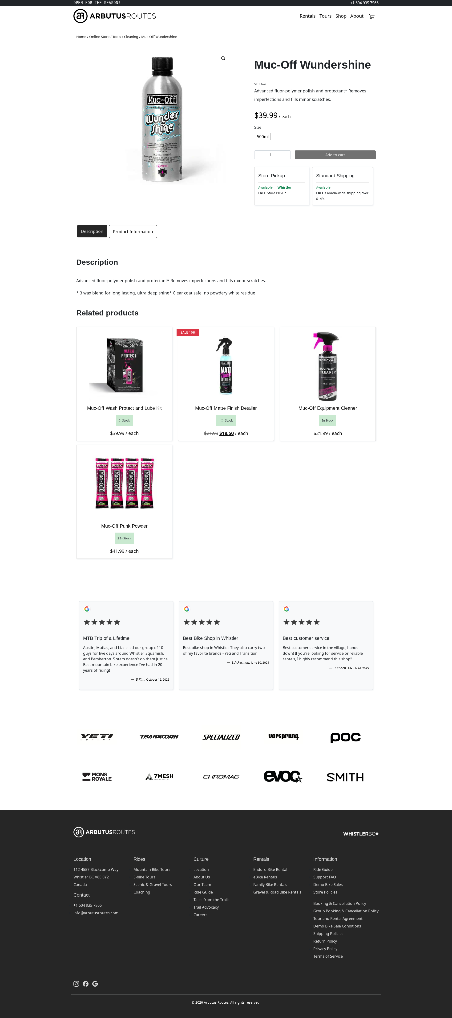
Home (81, 36)
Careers (200, 914)
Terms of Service (328, 956)
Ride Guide (203, 892)
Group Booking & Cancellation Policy (346, 911)
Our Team (202, 884)
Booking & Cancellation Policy (339, 903)
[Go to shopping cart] (372, 16)
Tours (325, 16)
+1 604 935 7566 (87, 905)
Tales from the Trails (212, 899)
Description (92, 231)
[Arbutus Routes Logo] (79, 16)
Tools (117, 36)
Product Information (133, 231)
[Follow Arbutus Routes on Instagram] (76, 984)
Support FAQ (324, 877)
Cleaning (131, 36)
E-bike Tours (144, 877)
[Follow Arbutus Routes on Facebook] (86, 984)
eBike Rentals (265, 877)
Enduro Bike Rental (270, 869)
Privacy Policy (325, 948)
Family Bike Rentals (270, 884)
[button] (223, 58)
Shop (341, 16)
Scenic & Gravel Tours (152, 884)
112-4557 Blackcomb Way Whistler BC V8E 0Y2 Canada (95, 877)
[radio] (262, 136)
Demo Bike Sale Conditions (337, 926)
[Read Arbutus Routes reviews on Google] (95, 984)
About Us (202, 877)
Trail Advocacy (206, 907)
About (356, 16)
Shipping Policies (328, 933)
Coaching (141, 892)
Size (257, 127)
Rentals (308, 16)
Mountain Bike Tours (151, 869)
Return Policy (325, 941)
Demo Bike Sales (328, 884)
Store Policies (325, 892)
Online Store (99, 36)
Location (201, 869)
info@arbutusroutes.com (95, 912)
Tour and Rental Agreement (338, 918)
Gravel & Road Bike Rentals (277, 892)
